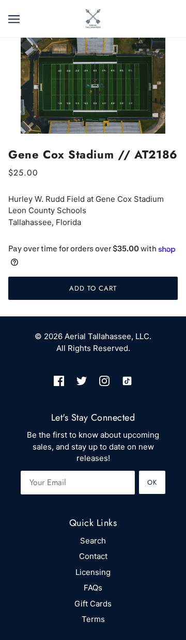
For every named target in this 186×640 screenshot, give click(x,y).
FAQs (93, 588)
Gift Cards (93, 604)
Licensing (93, 572)
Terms (93, 619)
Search (93, 541)
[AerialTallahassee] (93, 18)
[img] (59, 381)
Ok (152, 482)
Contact (93, 556)
